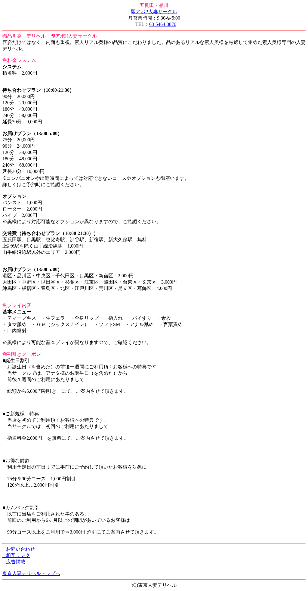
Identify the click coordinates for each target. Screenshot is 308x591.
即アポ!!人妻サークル (154, 11)
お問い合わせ (18, 549)
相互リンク (16, 555)
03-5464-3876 (162, 24)
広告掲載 (13, 561)
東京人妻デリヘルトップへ (31, 573)
